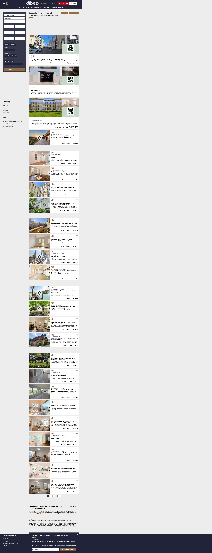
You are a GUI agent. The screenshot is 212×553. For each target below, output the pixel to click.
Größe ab (6, 30)
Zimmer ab (6, 36)
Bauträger (60, 7)
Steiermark (6, 112)
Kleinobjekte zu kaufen (9, 123)
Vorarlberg (6, 115)
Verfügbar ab (7, 53)
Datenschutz (7, 545)
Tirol (5, 114)
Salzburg (6, 110)
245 (59, 496)
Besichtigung (7, 58)
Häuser (27, 7)
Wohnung (61, 511)
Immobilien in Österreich (46, 511)
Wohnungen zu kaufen (9, 124)
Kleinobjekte (54, 7)
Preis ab (5, 23)
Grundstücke (41, 512)
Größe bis (17, 30)
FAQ (5, 547)
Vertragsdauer (7, 42)
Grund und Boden (44, 7)
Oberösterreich (7, 108)
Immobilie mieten (42, 523)
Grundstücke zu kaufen (9, 126)
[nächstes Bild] (49, 137)
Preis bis (16, 23)
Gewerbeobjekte (35, 7)
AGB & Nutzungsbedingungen (11, 543)
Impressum (6, 540)
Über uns (6, 538)
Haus (67, 511)
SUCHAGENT (65, 13)
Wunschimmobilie (69, 526)
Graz (66, 513)
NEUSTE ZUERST (74, 13)
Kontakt (6, 541)
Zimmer (71, 511)
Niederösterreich (7, 107)
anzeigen (14, 69)
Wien (5, 117)
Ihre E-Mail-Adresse (35, 547)
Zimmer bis (17, 36)
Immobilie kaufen (43, 518)
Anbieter (6, 47)
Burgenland (6, 103)
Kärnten (6, 105)
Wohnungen (21, 7)
